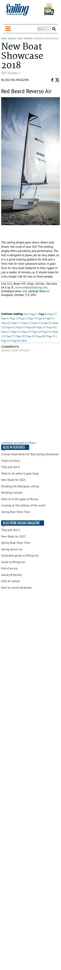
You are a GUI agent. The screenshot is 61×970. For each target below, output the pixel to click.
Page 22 (16, 331)
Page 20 (51, 327)
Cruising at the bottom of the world (23, 505)
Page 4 (4, 318)
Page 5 (13, 318)
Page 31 (51, 336)
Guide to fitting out (13, 562)
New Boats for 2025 (13, 480)
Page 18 (30, 327)
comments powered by (18, 442)
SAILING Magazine (17, 80)
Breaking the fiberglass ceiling (20, 486)
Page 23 (26, 331)
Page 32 (5, 340)
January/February (11, 575)
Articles (12, 38)
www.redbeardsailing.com (31, 287)
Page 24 (36, 331)
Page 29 (30, 336)
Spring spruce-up (11, 549)
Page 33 (16, 340)
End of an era (9, 568)
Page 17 (20, 327)
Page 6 (22, 318)
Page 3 (51, 314)
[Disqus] (30, 397)
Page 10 (5, 322)
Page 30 (41, 336)
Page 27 (10, 336)
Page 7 (31, 318)
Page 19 (41, 327)
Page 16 (10, 327)
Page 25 (47, 331)
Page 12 (26, 322)
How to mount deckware (16, 587)
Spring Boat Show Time (15, 512)
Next (24, 340)
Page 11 (16, 322)
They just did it (10, 467)
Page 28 (20, 336)
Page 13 (36, 322)
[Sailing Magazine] (17, 11)
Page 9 (49, 318)
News (19, 38)
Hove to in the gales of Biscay (19, 499)
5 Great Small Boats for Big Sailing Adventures (30, 454)
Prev (26, 314)
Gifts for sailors (10, 581)
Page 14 (47, 322)
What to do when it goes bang (19, 473)
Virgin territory (10, 461)
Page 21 (5, 331)
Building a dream (11, 492)
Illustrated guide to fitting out (19, 555)
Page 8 (40, 318)
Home (3, 38)
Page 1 (33, 314)
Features (28, 38)
